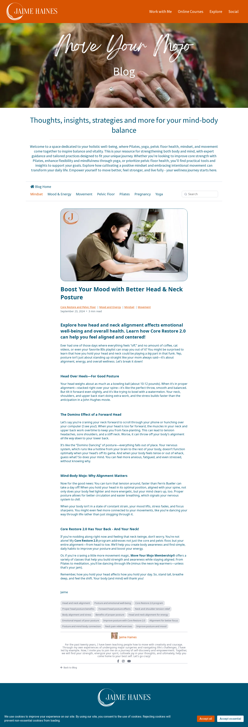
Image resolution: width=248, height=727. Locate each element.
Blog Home (43, 186)
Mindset (36, 194)
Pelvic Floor (106, 194)
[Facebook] (118, 661)
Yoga (159, 194)
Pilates (124, 194)
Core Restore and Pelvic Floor (78, 307)
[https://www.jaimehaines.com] (31, 11)
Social (233, 11)
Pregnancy (143, 194)
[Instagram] (123, 661)
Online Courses (190, 11)
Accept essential (230, 718)
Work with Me (160, 11)
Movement (84, 194)
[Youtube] (129, 661)
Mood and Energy (110, 307)
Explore (216, 11)
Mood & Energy (59, 194)
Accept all (206, 718)
